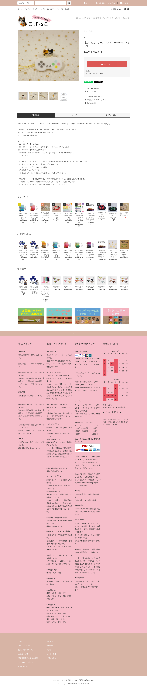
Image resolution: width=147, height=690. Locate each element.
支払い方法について (25, 646)
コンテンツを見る (63, 9)
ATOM (25, 666)
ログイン (113, 3)
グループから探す (48, 9)
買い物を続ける (91, 103)
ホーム (20, 9)
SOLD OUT (107, 64)
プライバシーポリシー (26, 662)
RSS (20, 666)
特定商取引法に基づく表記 (94, 73)
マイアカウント (52, 641)
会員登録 (102, 3)
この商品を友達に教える (94, 96)
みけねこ (91, 31)
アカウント (90, 3)
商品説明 (36, 115)
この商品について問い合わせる (96, 100)
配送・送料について (25, 650)
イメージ (73, 115)
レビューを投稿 (91, 91)
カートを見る (51, 654)
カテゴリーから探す (32, 9)
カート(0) (125, 3)
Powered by (61, 684)
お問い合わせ (117, 9)
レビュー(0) (111, 115)
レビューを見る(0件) (93, 88)
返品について (90, 71)
